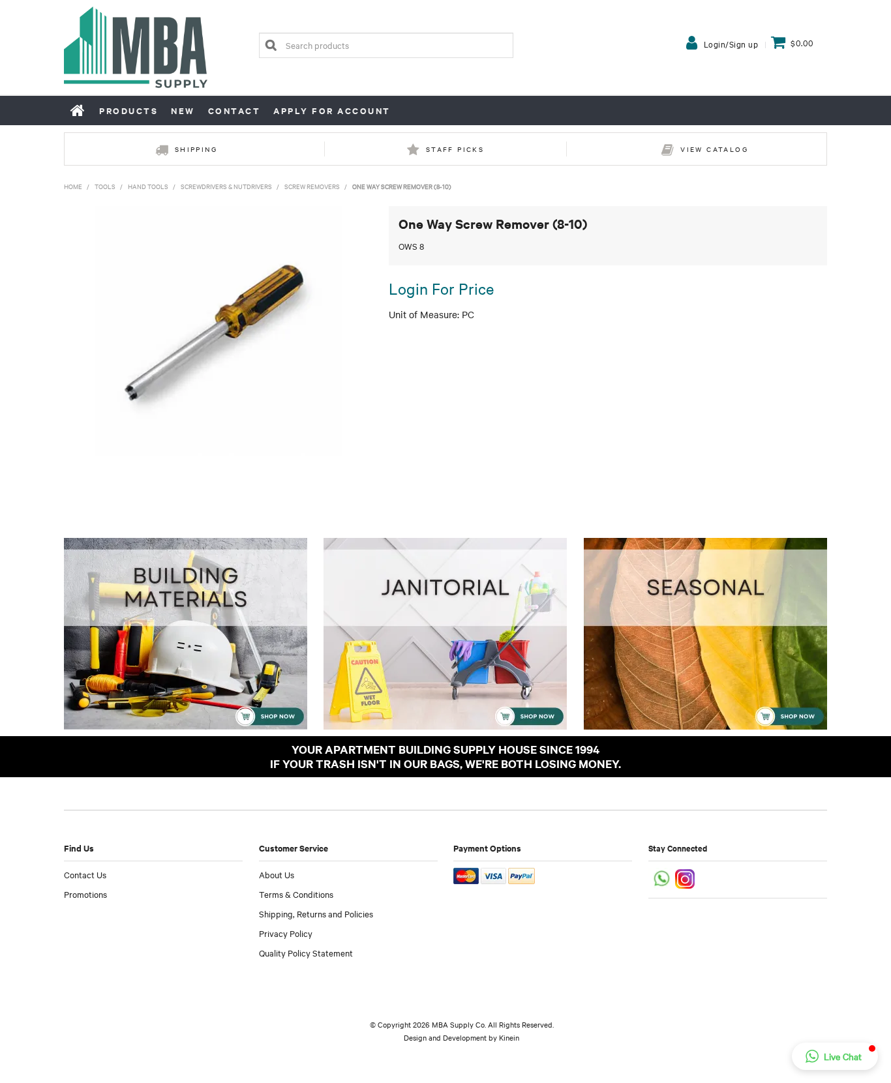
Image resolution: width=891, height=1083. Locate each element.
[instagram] (686, 878)
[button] (835, 1056)
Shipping (196, 149)
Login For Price (441, 288)
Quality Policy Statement (306, 952)
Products (128, 110)
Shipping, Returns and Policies (316, 913)
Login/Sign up (731, 43)
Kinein (509, 1037)
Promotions (85, 894)
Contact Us (85, 874)
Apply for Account (332, 110)
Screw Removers (312, 186)
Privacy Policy (285, 933)
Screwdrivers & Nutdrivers (226, 186)
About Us (276, 874)
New (183, 110)
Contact (234, 110)
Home (78, 110)
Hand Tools (148, 186)
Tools (105, 186)
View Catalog (714, 149)
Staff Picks (455, 149)
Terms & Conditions (296, 894)
